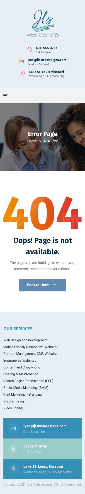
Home (32, 141)
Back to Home (38, 285)
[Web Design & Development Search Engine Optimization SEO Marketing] (43, 24)
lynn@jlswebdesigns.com (46, 60)
